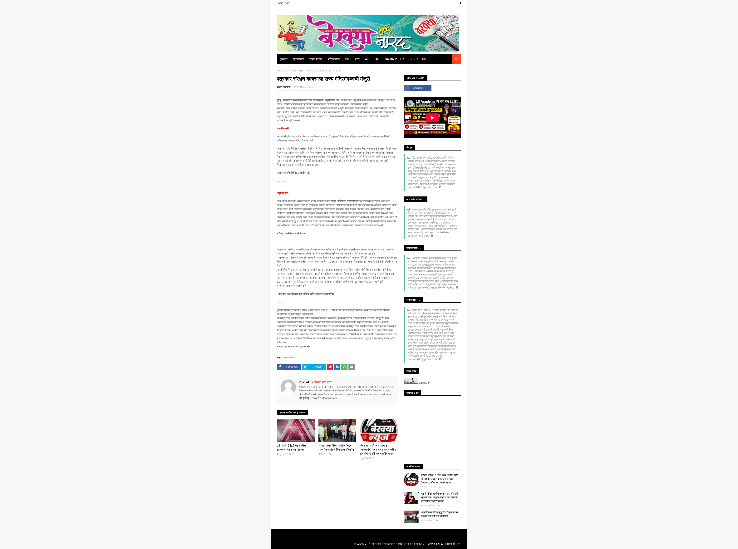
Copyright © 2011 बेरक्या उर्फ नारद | (444, 543)
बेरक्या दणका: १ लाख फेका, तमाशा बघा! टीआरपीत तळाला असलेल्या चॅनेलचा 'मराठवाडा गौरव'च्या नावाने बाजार (439, 478)
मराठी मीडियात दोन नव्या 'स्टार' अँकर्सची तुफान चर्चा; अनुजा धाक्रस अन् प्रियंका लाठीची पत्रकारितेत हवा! (440, 497)
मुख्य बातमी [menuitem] (298, 59)
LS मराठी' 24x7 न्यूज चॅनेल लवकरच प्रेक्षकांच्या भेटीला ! (291, 447)
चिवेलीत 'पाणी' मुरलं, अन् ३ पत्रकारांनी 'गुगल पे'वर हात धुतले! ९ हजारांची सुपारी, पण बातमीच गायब (378, 449)
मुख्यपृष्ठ (280, 70)
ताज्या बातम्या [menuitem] (315, 59)
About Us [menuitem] (371, 59)
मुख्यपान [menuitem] (284, 59)
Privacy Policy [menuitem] (394, 59)
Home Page (283, 3)
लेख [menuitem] (347, 59)
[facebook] (460, 3)
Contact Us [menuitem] (418, 59)
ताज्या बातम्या (290, 70)
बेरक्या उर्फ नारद (283, 87)
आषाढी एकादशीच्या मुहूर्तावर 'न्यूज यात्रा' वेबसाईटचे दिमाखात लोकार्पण (336, 447)
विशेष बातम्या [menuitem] (334, 59)
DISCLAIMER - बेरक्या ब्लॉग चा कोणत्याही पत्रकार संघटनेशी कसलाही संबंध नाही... (389, 543)
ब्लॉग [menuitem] (357, 59)
